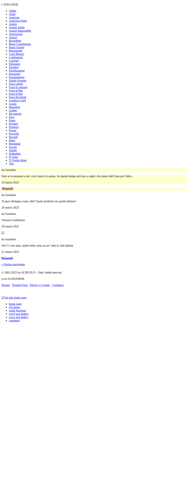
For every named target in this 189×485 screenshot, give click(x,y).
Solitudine (15, 153)
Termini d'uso (20, 285)
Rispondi (7, 188)
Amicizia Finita (18, 20)
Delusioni (14, 64)
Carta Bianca (16, 54)
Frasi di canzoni (18, 87)
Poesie (12, 130)
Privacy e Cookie (40, 285)
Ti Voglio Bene (18, 160)
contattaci (14, 320)
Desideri (14, 67)
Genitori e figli (17, 100)
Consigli (14, 60)
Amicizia (14, 17)
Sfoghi (13, 150)
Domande (14, 73)
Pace (11, 117)
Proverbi (14, 133)
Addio (12, 10)
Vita (11, 163)
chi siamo (14, 307)
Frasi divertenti (17, 97)
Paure (12, 120)
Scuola (13, 147)
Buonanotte (15, 50)
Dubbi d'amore (17, 80)
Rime (12, 140)
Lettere (13, 110)
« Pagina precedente (13, 264)
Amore (13, 24)
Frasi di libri (16, 93)
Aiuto (12, 14)
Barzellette (15, 40)
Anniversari (16, 34)
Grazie (13, 103)
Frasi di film (16, 90)
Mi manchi (15, 113)
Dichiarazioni (17, 70)
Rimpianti (14, 143)
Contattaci (58, 285)
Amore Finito (17, 27)
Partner (5, 285)
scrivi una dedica (18, 313)
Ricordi (13, 137)
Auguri (13, 37)
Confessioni (16, 57)
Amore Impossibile (20, 30)
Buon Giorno (16, 47)
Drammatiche (17, 77)
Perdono (14, 127)
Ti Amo (13, 157)
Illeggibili (14, 107)
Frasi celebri (16, 83)
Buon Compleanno (20, 44)
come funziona (17, 310)
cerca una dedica (18, 317)
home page (15, 303)
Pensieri (13, 123)
